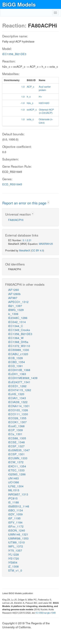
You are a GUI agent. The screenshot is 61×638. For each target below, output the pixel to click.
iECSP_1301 (16, 454)
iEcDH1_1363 (17, 374)
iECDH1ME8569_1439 (22, 378)
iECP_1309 (15, 430)
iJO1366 (13, 482)
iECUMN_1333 (17, 458)
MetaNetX (24, 250)
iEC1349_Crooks (19, 330)
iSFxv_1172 (16, 526)
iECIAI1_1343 (17, 398)
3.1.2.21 (27, 240)
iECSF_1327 (16, 446)
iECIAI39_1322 (18, 402)
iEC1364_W (16, 338)
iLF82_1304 (16, 486)
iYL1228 (13, 554)
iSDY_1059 (15, 514)
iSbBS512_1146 (18, 506)
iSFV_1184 (15, 522)
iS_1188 (13, 502)
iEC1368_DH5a (18, 342)
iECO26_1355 (17, 418)
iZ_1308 (13, 566)
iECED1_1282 (17, 386)
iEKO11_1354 (17, 466)
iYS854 (12, 562)
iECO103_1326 (18, 410)
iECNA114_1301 (19, 406)
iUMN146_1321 (18, 534)
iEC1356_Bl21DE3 (14, 54)
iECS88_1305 (17, 438)
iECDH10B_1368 (19, 370)
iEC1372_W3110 (19, 346)
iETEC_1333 (16, 470)
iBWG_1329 (16, 310)
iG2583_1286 (17, 474)
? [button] (48, 202)
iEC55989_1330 (18, 350)
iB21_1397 (15, 306)
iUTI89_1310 (16, 542)
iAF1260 (13, 290)
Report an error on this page (24, 202)
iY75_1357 (15, 550)
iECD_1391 (15, 366)
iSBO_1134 (15, 510)
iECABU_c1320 (18, 354)
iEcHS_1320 (16, 394)
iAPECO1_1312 (18, 302)
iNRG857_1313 (18, 494)
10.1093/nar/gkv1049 (45, 612)
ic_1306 (13, 314)
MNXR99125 (46, 244)
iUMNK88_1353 (18, 538)
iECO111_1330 (18, 414)
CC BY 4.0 (37, 250)
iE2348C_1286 (17, 318)
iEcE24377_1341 (19, 382)
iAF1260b (14, 294)
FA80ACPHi (15, 220)
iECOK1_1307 (17, 422)
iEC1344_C (15, 326)
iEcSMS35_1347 (19, 450)
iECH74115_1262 (19, 390)
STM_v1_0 (15, 570)
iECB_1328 (15, 358)
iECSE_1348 (16, 442)
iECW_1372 (16, 462)
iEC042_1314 (17, 322)
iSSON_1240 (16, 530)
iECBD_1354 (16, 362)
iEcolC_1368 (16, 426)
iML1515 (13, 490)
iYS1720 (13, 558)
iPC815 (13, 498)
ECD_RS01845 (12, 184)
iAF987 (12, 298)
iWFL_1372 (15, 546)
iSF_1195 (14, 518)
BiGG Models (19, 4)
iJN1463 (13, 478)
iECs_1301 (15, 434)
